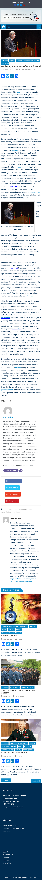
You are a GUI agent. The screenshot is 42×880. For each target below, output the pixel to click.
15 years (30, 296)
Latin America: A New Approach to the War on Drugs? (7, 780)
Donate (6, 857)
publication (21, 92)
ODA (13, 512)
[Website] (21, 470)
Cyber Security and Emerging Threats (14, 626)
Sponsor (6, 860)
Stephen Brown (34, 192)
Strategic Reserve (28, 687)
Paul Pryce (27, 746)
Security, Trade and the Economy (28, 61)
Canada (5, 61)
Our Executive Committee (13, 828)
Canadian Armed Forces (18, 743)
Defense (32, 743)
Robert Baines (15, 687)
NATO (20, 746)
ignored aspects (7, 390)
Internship (7, 863)
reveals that (17, 329)
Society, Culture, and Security (12, 633)
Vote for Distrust (9, 635)
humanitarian (6, 512)
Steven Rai (5, 63)
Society (18, 630)
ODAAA (18, 367)
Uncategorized (28, 750)
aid (10, 509)
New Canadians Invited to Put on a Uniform (18, 691)
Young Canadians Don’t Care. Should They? (37, 781)
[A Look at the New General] (21, 730)
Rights (12, 61)
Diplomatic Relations (9, 746)
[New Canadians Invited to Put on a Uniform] (21, 672)
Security (11, 630)
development (24, 509)
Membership (8, 855)
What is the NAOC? (10, 826)
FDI (30, 509)
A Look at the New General (14, 752)
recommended (24, 167)
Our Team (7, 831)
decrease (15, 150)
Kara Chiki (33, 626)
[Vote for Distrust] (21, 609)
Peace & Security (7, 750)
